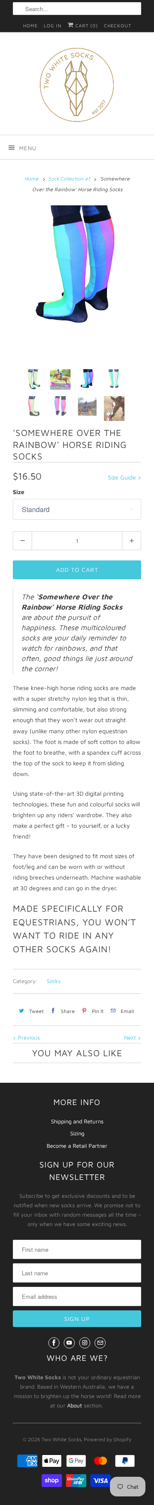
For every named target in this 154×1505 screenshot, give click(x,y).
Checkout (117, 25)
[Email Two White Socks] (100, 1342)
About (74, 1405)
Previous (28, 1037)
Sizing (77, 1133)
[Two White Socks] (77, 86)
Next (131, 1037)
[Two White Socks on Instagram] (84, 1342)
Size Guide (123, 477)
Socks (54, 981)
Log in (53, 25)
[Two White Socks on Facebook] (53, 1342)
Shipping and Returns (77, 1121)
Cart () (86, 25)
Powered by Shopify (107, 1439)
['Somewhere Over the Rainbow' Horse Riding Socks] (77, 269)
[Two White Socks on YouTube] (69, 1342)
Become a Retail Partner (77, 1145)
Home (30, 25)
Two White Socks (61, 1439)
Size (18, 491)
